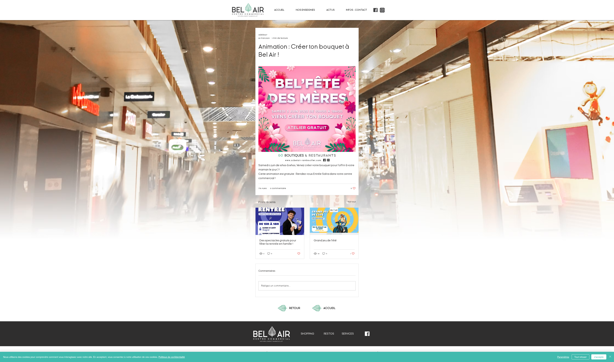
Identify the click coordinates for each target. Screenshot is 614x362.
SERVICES (348, 333)
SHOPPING (307, 333)
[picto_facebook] (375, 10)
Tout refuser (580, 356)
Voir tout (351, 201)
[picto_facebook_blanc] (367, 334)
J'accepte (599, 356)
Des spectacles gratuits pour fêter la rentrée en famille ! (277, 242)
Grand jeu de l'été (325, 240)
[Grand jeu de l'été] (334, 221)
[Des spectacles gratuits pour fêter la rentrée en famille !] (280, 221)
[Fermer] (610, 356)
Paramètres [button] (563, 356)
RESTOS (329, 333)
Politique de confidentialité (171, 356)
